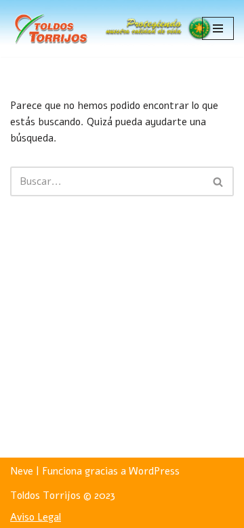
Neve (21, 471)
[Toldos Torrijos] (51, 28)
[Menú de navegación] (218, 28)
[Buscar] (218, 181)
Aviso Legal (35, 517)
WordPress (154, 471)
